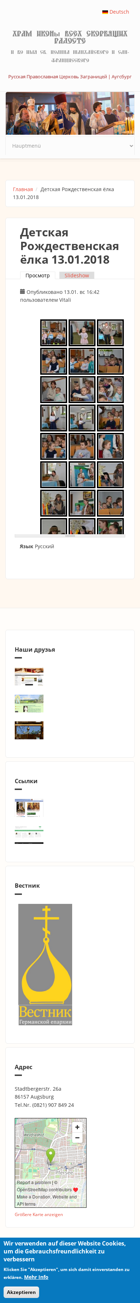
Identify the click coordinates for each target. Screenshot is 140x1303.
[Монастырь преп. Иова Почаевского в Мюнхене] (70, 730)
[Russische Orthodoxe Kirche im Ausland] (70, 835)
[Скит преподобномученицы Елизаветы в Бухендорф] (70, 703)
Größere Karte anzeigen (39, 1214)
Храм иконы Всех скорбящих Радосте (70, 37)
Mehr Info (36, 1277)
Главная (23, 189)
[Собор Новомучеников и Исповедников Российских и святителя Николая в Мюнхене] (70, 676)
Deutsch (118, 11)
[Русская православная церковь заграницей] (70, 808)
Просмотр (40, 275)
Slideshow (77, 275)
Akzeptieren (21, 1292)
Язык (26, 546)
